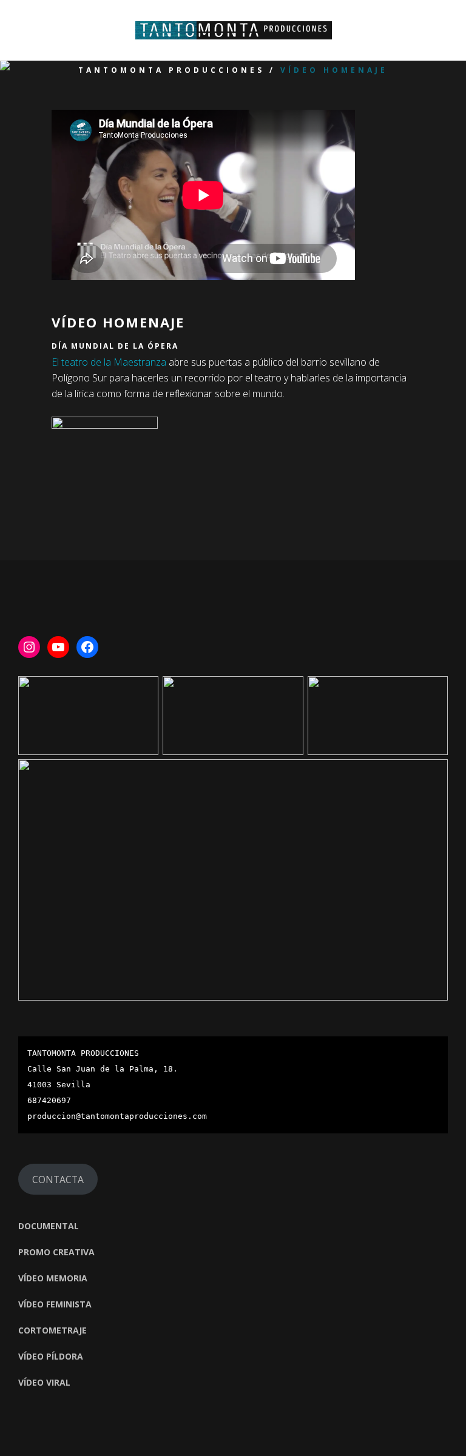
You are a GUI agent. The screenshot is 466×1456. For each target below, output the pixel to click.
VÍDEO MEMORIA (52, 1278)
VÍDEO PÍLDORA (50, 1356)
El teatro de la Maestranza (109, 362)
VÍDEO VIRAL (44, 1382)
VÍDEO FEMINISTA (55, 1304)
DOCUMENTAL (48, 1226)
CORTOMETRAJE (52, 1330)
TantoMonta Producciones (171, 70)
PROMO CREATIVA (56, 1252)
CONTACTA (58, 1179)
